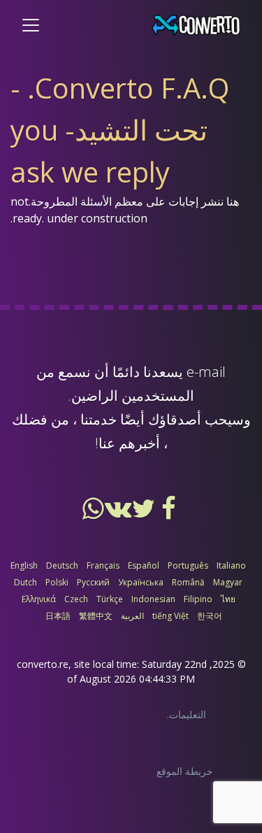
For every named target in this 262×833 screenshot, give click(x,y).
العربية (132, 616)
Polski (56, 582)
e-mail (206, 371)
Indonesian (153, 599)
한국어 (209, 616)
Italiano (231, 565)
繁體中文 (95, 616)
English (24, 565)
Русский (93, 582)
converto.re (42, 664)
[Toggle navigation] (30, 25)
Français (103, 565)
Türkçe (109, 599)
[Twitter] (142, 513)
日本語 (58, 616)
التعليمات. (186, 714)
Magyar (227, 582)
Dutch (25, 582)
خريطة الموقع (185, 771)
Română (188, 582)
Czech (76, 599)
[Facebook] (167, 513)
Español (143, 565)
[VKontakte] (117, 513)
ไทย (228, 599)
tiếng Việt (170, 616)
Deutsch (62, 565)
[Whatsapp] (93, 513)
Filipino (198, 599)
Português (188, 565)
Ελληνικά (39, 599)
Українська (140, 582)
